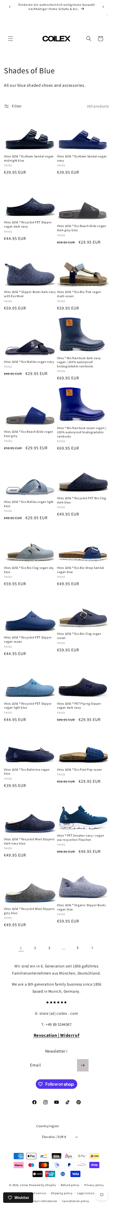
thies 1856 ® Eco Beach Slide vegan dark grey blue (81, 228)
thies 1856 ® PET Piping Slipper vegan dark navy (79, 706)
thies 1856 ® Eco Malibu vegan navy (29, 362)
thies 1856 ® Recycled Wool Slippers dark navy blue (29, 841)
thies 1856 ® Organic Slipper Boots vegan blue (81, 907)
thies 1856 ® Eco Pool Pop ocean (79, 769)
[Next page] (92, 948)
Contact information (43, 1201)
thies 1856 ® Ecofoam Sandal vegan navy (82, 158)
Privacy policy (94, 1185)
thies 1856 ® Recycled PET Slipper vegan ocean (28, 639)
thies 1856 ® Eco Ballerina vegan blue (27, 771)
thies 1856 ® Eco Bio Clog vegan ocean (79, 636)
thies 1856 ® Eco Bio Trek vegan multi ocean (79, 294)
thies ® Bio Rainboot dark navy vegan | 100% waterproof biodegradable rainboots (79, 362)
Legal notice (85, 1193)
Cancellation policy (75, 1201)
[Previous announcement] (10, 7)
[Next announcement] (103, 7)
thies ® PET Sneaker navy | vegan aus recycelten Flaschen (80, 837)
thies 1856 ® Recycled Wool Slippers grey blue (29, 911)
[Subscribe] (83, 1065)
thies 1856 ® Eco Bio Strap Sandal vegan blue (80, 570)
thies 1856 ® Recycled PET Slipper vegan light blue (28, 706)
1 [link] (21, 947)
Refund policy (70, 1185)
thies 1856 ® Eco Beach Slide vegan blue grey (28, 434)
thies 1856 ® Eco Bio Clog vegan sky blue (29, 570)
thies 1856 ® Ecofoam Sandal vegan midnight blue (29, 158)
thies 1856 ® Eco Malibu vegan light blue (29, 504)
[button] (10, 38)
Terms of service (35, 1193)
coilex (24, 1185)
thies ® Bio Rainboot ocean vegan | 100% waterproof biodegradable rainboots (81, 432)
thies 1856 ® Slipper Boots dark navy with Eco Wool (30, 294)
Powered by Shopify (42, 1185)
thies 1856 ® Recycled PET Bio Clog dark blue (81, 500)
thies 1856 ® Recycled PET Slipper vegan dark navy (28, 224)
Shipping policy (62, 1193)
